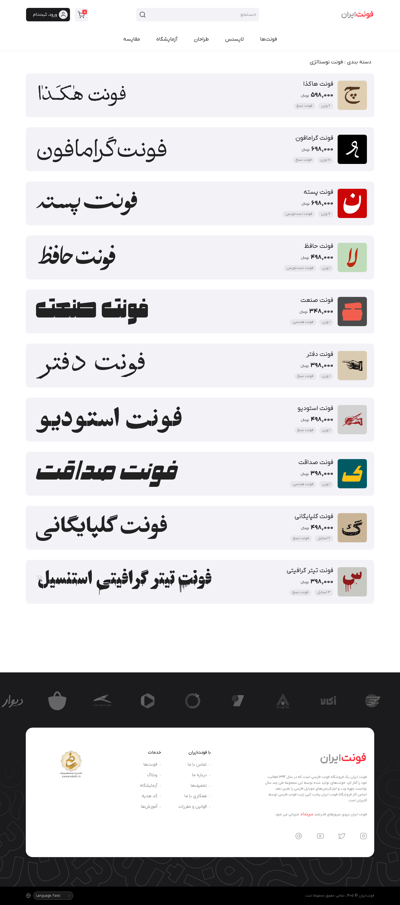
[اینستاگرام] (363, 836)
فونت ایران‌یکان (188, 685)
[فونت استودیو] (200, 420)
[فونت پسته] (200, 203)
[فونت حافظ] (200, 257)
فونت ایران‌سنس (366, 685)
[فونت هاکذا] (200, 95)
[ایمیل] (298, 836)
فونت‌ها (150, 764)
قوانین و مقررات (193, 806)
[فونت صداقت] (200, 474)
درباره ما (199, 775)
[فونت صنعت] (200, 311)
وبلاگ (152, 775)
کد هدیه (149, 796)
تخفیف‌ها (199, 785)
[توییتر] (341, 836)
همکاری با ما (195, 796)
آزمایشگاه (148, 785)
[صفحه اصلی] (357, 14)
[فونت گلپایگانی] (200, 528)
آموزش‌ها (149, 806)
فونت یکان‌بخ (229, 685)
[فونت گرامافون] (200, 149)
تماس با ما (197, 764)
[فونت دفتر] (200, 365)
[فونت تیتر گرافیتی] (200, 582)
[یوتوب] (320, 836)
